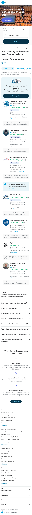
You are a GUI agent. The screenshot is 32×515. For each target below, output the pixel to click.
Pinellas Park (15, 48)
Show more (4, 425)
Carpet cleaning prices (7, 422)
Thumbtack (4, 48)
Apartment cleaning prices (8, 417)
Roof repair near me (6, 456)
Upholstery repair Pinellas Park (9, 442)
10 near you (7, 20)
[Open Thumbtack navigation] (4, 2)
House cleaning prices (7, 412)
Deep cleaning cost (6, 420)
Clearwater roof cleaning (7, 480)
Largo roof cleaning (6, 475)
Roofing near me (5, 453)
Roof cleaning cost (6, 415)
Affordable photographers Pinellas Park (11, 431)
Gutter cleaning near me (7, 461)
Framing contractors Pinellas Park (10, 439)
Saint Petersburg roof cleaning (9, 470)
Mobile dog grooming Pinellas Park (10, 437)
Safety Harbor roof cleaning (8, 478)
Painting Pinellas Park (6, 434)
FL (9, 48)
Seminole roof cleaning (7, 473)
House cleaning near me (7, 458)
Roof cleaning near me (7, 451)
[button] (13, 105)
